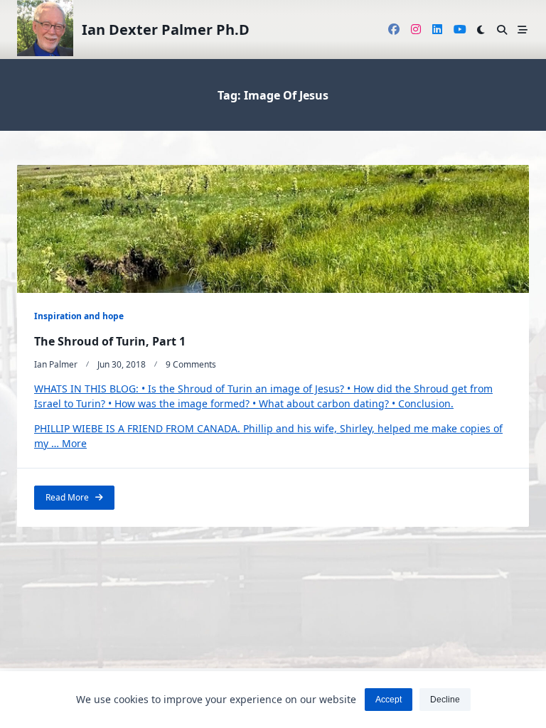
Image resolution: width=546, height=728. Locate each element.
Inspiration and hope (79, 316)
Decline (445, 700)
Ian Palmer (55, 364)
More (74, 443)
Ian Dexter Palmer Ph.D (166, 29)
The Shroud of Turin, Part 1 (110, 341)
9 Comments (191, 364)
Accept (388, 700)
